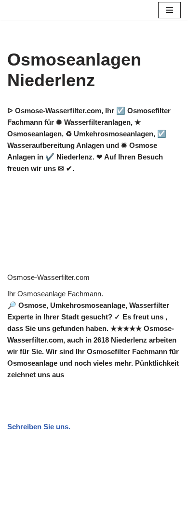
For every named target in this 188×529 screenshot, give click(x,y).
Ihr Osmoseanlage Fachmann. (55, 294)
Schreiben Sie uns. (38, 427)
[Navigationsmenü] (169, 10)
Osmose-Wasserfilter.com (48, 277)
